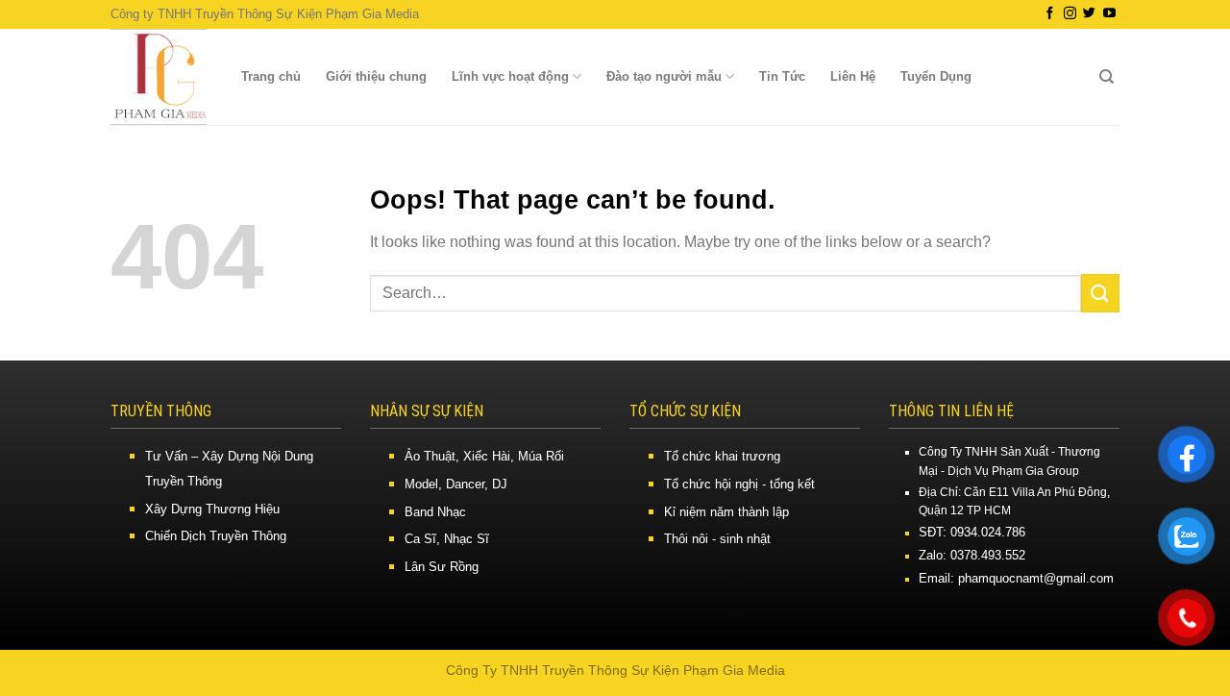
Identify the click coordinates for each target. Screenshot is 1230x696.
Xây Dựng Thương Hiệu (212, 509)
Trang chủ (271, 76)
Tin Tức (782, 76)
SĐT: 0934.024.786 (972, 532)
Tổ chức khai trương (722, 456)
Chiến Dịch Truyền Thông (215, 536)
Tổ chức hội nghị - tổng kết (739, 484)
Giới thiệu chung (376, 76)
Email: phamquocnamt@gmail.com (1016, 578)
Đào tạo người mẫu (664, 76)
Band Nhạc (435, 512)
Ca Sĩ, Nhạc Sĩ (447, 539)
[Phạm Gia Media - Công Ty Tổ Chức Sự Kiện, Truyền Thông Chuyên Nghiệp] (159, 77)
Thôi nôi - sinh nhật (717, 539)
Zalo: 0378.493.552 (972, 555)
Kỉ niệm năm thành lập (726, 512)
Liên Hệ (852, 76)
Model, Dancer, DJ (456, 484)
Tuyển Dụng (936, 76)
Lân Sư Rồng (442, 566)
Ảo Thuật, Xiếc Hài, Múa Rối (484, 456)
